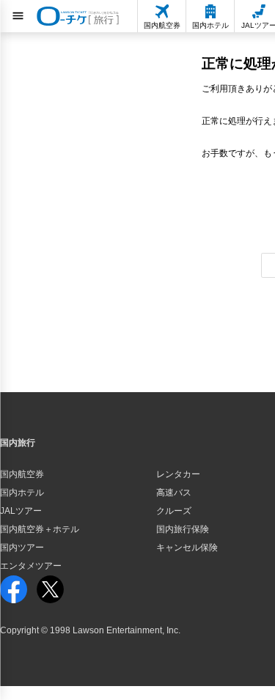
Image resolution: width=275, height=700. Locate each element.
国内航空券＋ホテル (39, 529)
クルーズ (173, 511)
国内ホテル (22, 492)
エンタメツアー (31, 566)
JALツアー (21, 511)
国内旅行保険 (182, 529)
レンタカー (178, 474)
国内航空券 (22, 474)
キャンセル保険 (187, 547)
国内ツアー (22, 547)
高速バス (173, 492)
